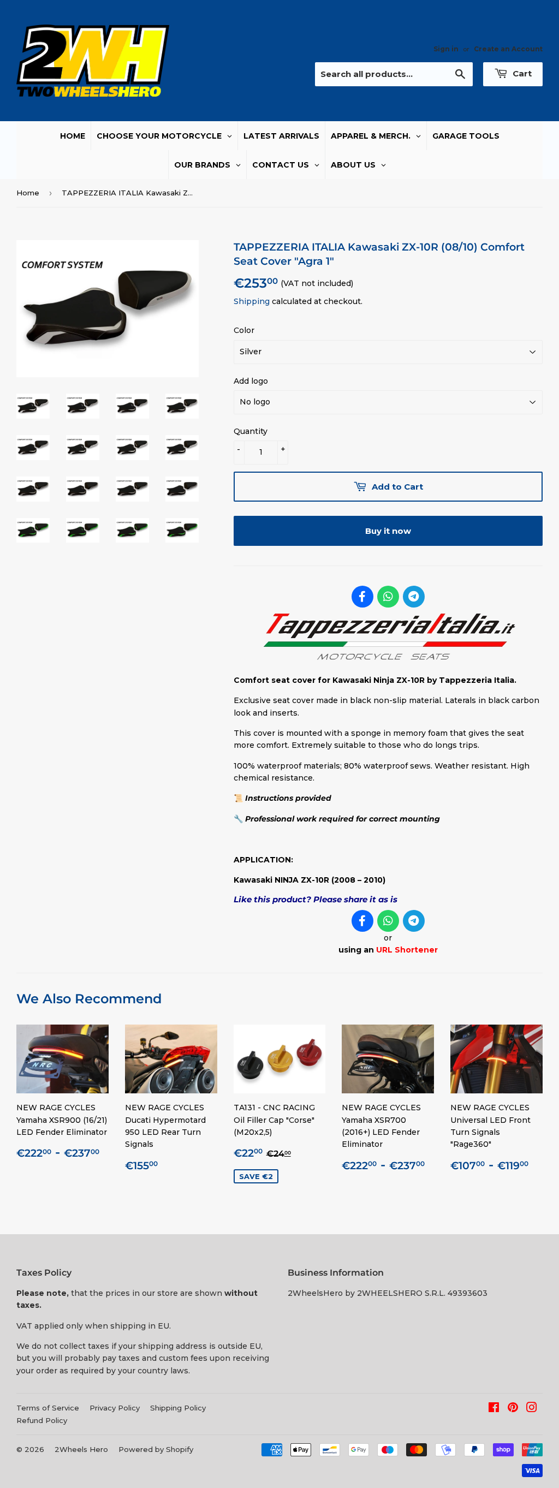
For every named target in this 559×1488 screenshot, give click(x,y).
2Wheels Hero (81, 1449)
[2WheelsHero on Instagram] (531, 1409)
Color (244, 330)
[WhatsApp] (388, 597)
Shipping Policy (178, 1407)
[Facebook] (362, 597)
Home (27, 192)
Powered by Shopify (155, 1449)
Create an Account (508, 49)
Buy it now (388, 531)
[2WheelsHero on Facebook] (493, 1409)
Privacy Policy (115, 1407)
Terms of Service (47, 1407)
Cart (521, 73)
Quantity (250, 431)
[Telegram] (414, 597)
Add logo (251, 381)
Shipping (252, 301)
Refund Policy (41, 1420)
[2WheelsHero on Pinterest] (513, 1409)
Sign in (446, 49)
